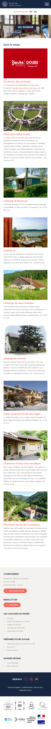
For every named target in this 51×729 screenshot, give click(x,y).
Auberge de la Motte (15, 358)
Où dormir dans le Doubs (17, 81)
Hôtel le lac (10, 250)
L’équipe (10, 618)
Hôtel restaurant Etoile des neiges (22, 413)
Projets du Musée (14, 624)
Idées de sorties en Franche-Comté (21, 644)
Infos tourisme (13, 650)
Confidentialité (27, 687)
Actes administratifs (15, 631)
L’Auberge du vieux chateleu (19, 303)
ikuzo (30, 690)
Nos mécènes (12, 666)
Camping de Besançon (16, 200)
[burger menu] (47, 4)
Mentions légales (14, 687)
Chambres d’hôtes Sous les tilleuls (22, 463)
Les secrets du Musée (16, 628)
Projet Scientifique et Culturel (18, 621)
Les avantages (13, 663)
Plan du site (38, 687)
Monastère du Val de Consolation (22, 524)
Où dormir (11, 647)
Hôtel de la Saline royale (17, 134)
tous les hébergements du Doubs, (24, 88)
